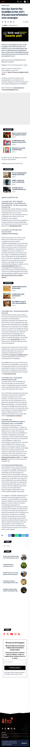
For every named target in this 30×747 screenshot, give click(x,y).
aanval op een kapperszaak (18, 355)
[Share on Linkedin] (11, 22)
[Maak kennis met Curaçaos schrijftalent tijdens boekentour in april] (7, 150)
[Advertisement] (15, 109)
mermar (5, 25)
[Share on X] (5, 22)
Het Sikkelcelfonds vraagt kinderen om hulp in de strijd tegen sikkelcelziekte (19, 142)
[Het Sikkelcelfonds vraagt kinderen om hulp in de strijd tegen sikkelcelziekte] (7, 142)
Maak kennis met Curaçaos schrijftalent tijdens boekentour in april (18, 149)
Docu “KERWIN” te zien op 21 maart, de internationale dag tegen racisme (19, 303)
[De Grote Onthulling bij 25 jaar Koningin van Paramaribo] (7, 175)
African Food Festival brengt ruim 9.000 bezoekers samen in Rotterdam (11, 558)
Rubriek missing (5, 5)
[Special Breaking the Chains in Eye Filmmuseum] (7, 288)
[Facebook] (4, 634)
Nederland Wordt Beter (9, 457)
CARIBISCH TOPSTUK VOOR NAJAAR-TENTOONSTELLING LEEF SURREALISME (10, 590)
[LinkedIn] (19, 634)
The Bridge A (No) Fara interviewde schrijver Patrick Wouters (19, 189)
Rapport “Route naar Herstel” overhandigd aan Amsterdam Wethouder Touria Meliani (19, 134)
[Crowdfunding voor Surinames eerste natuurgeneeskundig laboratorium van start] (24, 565)
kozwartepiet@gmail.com (10, 89)
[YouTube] (11, 634)
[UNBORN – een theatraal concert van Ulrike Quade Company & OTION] (7, 182)
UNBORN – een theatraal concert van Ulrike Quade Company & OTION (18, 182)
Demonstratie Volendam (14, 416)
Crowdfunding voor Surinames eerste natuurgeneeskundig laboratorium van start (9, 567)
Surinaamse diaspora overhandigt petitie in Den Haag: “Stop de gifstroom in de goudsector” (10, 583)
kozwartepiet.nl (19, 88)
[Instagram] (15, 634)
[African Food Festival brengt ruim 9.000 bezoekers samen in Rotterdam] (24, 557)
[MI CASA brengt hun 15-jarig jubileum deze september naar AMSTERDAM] (24, 574)
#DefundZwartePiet (15, 226)
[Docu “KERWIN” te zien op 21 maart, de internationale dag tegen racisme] (7, 303)
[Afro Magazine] (3, 1)
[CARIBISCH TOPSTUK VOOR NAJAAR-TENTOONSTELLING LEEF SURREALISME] (24, 590)
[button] (24, 743)
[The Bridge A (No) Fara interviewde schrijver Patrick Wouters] (7, 190)
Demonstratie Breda (10, 374)
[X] (7, 634)
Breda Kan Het (15, 339)
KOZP (18, 457)
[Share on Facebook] (3, 22)
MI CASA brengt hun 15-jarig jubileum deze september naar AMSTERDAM (10, 574)
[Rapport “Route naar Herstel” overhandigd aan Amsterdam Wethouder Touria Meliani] (7, 135)
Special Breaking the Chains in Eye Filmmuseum (19, 287)
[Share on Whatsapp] (8, 22)
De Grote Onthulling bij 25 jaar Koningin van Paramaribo (19, 173)
